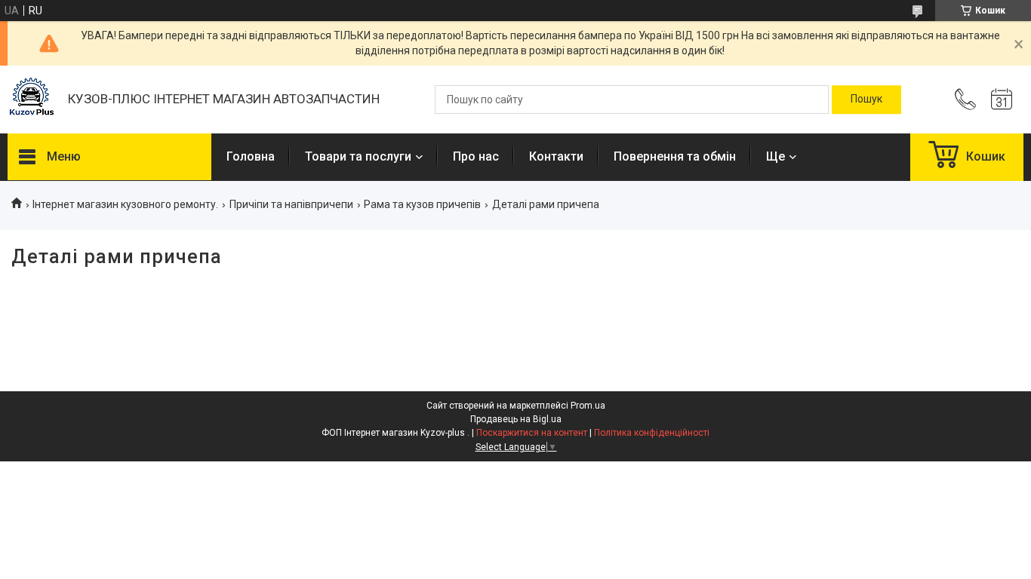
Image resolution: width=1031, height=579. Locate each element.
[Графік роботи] (1001, 99)
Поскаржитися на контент (531, 432)
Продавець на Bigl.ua (516, 419)
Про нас (476, 156)
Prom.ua (588, 405)
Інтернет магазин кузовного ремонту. (125, 204)
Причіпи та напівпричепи (291, 204)
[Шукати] (866, 99)
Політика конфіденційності (651, 432)
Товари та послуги (358, 156)
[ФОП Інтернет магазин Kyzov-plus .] (30, 100)
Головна (250, 156)
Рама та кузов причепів (422, 204)
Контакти (556, 156)
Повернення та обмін (675, 156)
